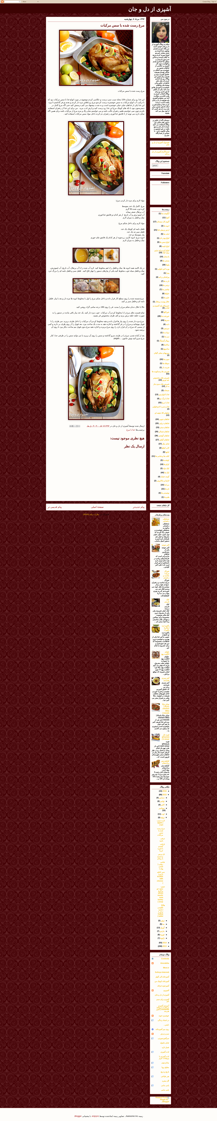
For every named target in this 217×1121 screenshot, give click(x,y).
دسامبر (161, 798)
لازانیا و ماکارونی (163, 481)
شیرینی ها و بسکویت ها (160, 371)
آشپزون (166, 990)
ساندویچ (166, 349)
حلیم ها (166, 298)
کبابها (167, 452)
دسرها (167, 320)
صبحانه (166, 390)
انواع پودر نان (164, 238)
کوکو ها (166, 464)
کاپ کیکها (165, 448)
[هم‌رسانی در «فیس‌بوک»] (72, 426)
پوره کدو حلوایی (163, 269)
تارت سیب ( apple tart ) (161, 823)
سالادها (166, 345)
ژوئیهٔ (162, 817)
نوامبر (162, 801)
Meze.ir (166, 968)
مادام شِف (165, 1063)
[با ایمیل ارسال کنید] (79, 426)
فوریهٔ (162, 935)
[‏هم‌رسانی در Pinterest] (70, 426)
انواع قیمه (165, 246)
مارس (161, 931)
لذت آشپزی (164, 1052)
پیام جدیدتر (138, 507)
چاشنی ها (165, 289)
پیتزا (167, 273)
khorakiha (164, 963)
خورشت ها (165, 316)
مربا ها (166, 485)
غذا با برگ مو (164, 399)
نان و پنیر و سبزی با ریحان (161, 856)
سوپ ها (166, 359)
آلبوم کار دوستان (163, 222)
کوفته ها (166, 460)
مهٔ (163, 924)
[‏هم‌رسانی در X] (75, 426)
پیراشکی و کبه (164, 277)
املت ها (166, 234)
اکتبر (162, 805)
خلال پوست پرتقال (162, 302)
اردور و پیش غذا (163, 230)
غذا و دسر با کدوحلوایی (160, 407)
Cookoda (165, 959)
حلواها (167, 293)
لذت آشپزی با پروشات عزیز (164, 1057)
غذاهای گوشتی (163, 436)
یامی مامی (165, 1085)
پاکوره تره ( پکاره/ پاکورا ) (165, 628)
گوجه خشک (165, 477)
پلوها (167, 265)
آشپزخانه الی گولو (162, 977)
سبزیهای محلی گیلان (161, 353)
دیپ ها (166, 337)
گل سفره (165, 1081)
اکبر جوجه (165, 545)
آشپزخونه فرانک (163, 986)
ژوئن (162, 921)
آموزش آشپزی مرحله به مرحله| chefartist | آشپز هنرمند (162, 1008)
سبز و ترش (164, 1034)
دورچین (166, 328)
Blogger (78, 1116)
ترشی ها (166, 285)
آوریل (162, 928)
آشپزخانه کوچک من (162, 981)
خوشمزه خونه (164, 1016)
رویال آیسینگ (164, 341)
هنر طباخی (165, 1076)
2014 (164, 943)
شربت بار (165, 367)
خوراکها (166, 312)
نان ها (167, 489)
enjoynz (95, 1116)
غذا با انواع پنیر (164, 394)
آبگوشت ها (165, 213)
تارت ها (166, 281)
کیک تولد (166, 468)
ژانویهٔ (162, 938)
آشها (167, 218)
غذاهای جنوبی (164, 419)
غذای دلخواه (164, 1043)
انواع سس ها (164, 242)
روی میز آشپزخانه (162, 1029)
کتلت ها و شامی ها (162, 456)
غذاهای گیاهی (164, 440)
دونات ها (166, 333)
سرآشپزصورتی (163, 1038)
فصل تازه (165, 1047)
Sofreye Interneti (162, 972)
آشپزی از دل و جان (149, 9)
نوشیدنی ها (165, 493)
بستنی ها (166, 261)
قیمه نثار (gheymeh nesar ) (165, 737)
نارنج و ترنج (165, 1072)
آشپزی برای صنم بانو (162, 1000)
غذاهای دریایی (164, 423)
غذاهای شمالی (164, 432)
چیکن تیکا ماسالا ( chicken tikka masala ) (165, 708)
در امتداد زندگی (163, 1020)
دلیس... (166, 1025)
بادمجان (166, 257)
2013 (164, 946)
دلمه (167, 324)
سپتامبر (161, 808)
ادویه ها (166, 226)
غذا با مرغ (130, 430)
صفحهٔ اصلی (97, 507)
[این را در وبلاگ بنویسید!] (77, 426)
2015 (164, 795)
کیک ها (166, 473)
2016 (164, 791)
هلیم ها (166, 497)
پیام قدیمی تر (55, 507)
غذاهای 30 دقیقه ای (162, 413)
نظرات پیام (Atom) (91, 514)
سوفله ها (166, 363)
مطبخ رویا (165, 1067)
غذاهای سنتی (164, 427)
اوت (162, 814)
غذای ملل (165, 444)
